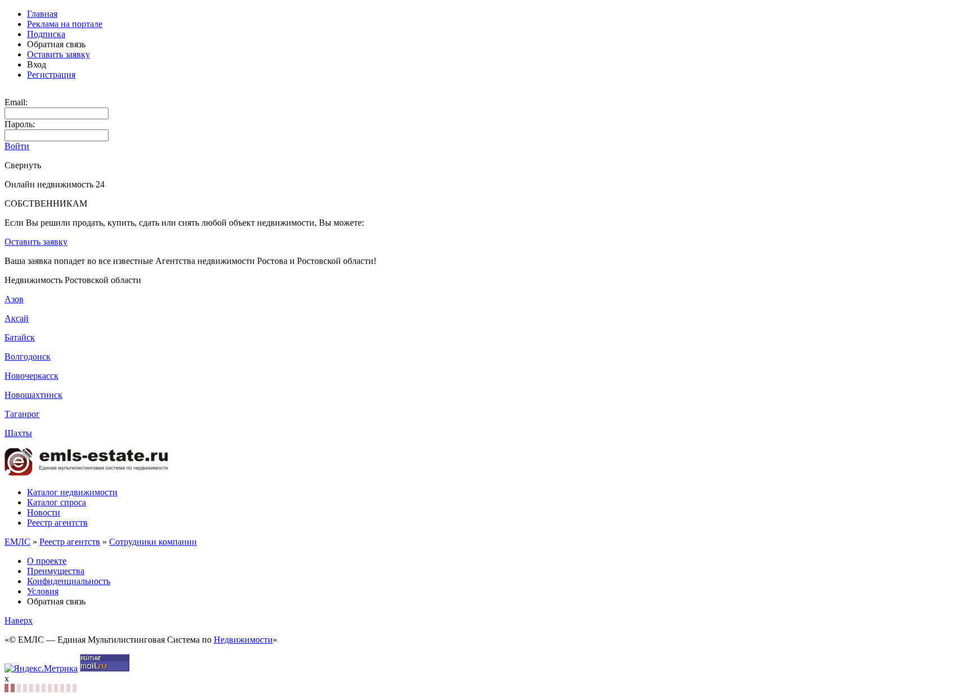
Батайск (19, 337)
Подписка (46, 34)
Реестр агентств (57, 522)
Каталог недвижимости (72, 492)
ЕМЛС (17, 541)
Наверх (18, 620)
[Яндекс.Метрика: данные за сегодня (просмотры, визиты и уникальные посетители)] (41, 669)
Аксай (16, 318)
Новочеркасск (31, 375)
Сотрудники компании (153, 541)
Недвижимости (243, 639)
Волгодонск (27, 356)
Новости (43, 512)
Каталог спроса (56, 502)
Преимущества (55, 571)
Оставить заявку (58, 54)
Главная (42, 14)
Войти (16, 146)
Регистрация (51, 74)
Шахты (18, 433)
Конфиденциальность (68, 581)
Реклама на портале (64, 24)
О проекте (46, 561)
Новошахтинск (33, 395)
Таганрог (22, 414)
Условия (42, 591)
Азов (14, 299)
